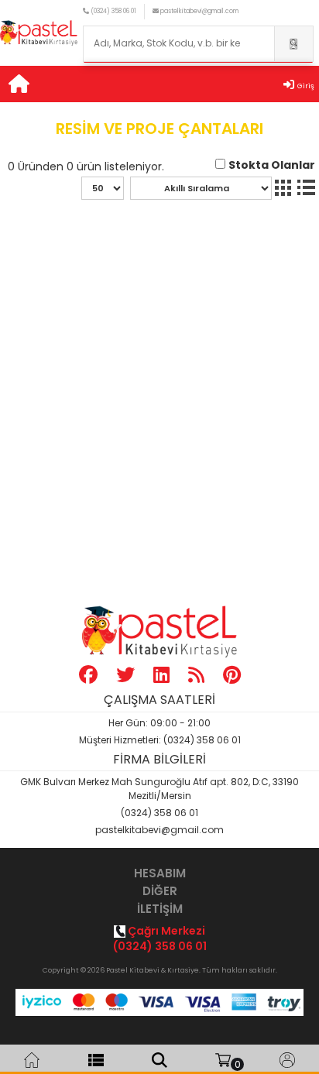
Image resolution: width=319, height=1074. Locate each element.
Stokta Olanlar (271, 165)
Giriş (305, 86)
